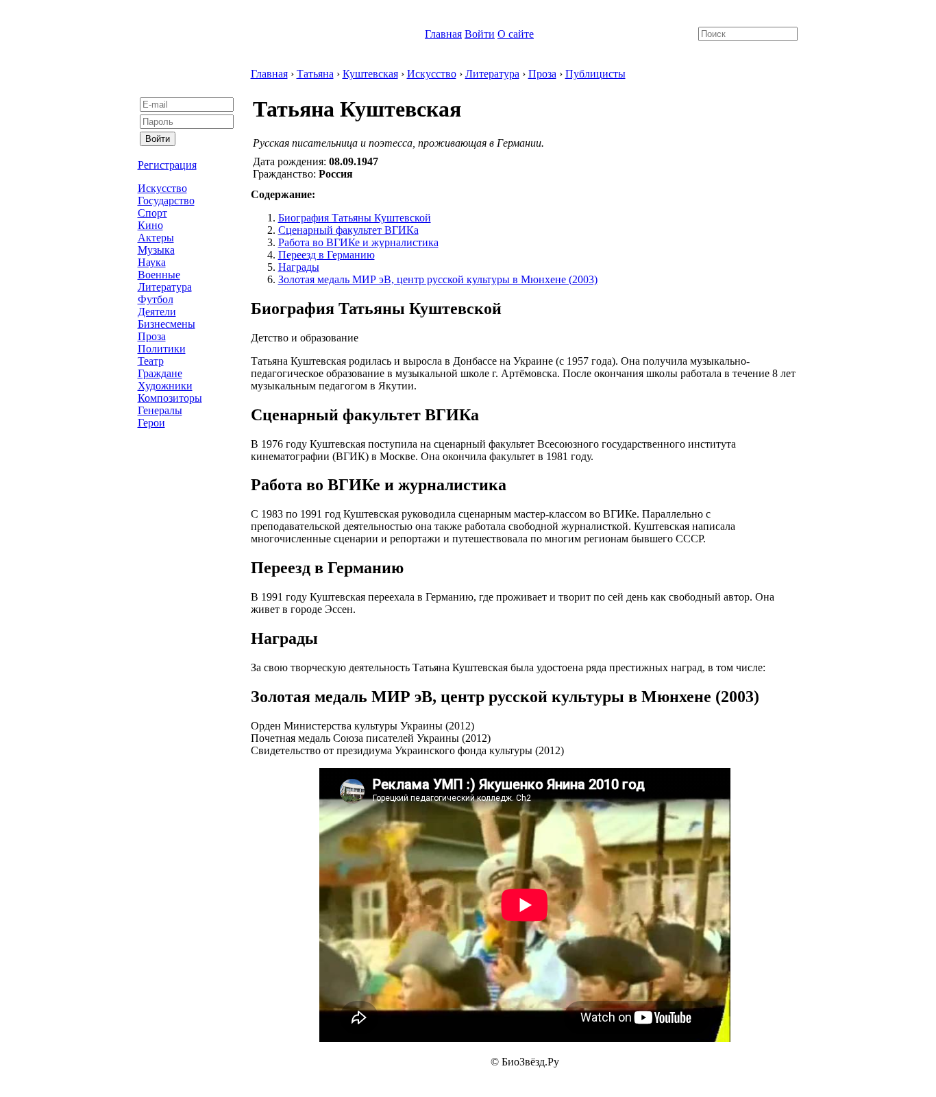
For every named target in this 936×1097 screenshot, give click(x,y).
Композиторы (170, 398)
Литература (165, 287)
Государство (166, 200)
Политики (162, 348)
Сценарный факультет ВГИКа (348, 230)
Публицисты (595, 74)
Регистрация (167, 165)
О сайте (515, 34)
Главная (443, 34)
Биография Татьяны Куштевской (354, 218)
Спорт (152, 213)
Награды (298, 267)
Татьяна (315, 74)
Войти (480, 34)
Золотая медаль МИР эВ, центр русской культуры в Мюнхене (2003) (438, 279)
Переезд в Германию (326, 255)
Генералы (160, 410)
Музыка (156, 250)
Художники (165, 385)
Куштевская (370, 74)
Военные (159, 274)
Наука (152, 262)
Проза (152, 336)
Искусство (162, 188)
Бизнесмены (166, 324)
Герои (151, 423)
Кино (150, 225)
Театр (151, 361)
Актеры (156, 237)
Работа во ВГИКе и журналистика (358, 242)
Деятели (157, 311)
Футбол (155, 299)
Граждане (160, 373)
